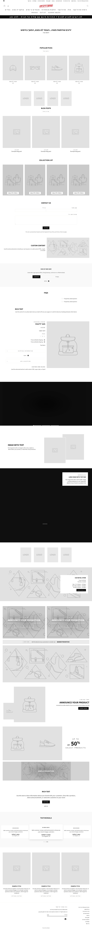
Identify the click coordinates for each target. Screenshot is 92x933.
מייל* (44, 207)
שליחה (46, 227)
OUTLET (43, 12)
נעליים (7, 10)
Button (46, 801)
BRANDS (35, 12)
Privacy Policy (52, 232)
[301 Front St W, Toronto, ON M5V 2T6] (46, 584)
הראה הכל (46, 51)
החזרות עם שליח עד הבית (83, 1)
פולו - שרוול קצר (64, 10)
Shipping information (25, 351)
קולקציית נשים (18, 10)
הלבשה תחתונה (54, 12)
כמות (43, 333)
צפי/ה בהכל (46, 111)
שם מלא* (74, 207)
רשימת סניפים (59, 1)
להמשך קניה (46, 32)
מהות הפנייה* (72, 214)
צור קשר (29, 1)
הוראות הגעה (81, 590)
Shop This (73, 626)
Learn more (83, 708)
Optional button (56, 411)
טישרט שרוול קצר (80, 10)
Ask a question (25, 361)
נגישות (53, 1)
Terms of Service (60, 232)
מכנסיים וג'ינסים (33, 10)
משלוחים (34, 1)
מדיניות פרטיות (66, 1)
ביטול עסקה (73, 1)
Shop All (63, 626)
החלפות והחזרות (41, 1)
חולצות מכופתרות (49, 10)
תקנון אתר (48, 1)
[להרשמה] (48, 915)
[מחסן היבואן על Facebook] (65, 919)
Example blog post (75, 151)
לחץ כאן (40, 911)
